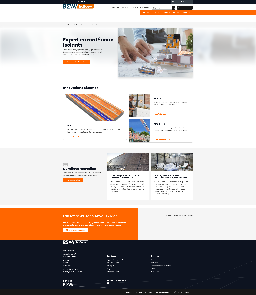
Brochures (157, 12)
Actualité (115, 7)
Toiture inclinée (113, 263)
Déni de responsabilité (182, 292)
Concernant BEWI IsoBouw (131, 7)
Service (167, 12)
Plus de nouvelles (73, 180)
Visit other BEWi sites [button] (180, 2)
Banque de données (181, 12)
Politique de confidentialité (159, 292)
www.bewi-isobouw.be (86, 25)
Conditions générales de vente (134, 292)
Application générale (115, 260)
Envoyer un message (76, 230)
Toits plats (111, 266)
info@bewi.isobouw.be (73, 272)
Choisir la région (184, 8)
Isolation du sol (113, 271)
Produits (146, 12)
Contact (145, 7)
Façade (110, 268)
